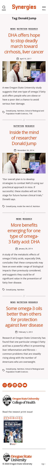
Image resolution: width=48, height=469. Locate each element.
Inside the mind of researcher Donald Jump (24, 137)
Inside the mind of (24, 206)
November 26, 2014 (25, 150)
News (13, 29)
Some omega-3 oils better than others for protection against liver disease (24, 316)
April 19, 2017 (25, 58)
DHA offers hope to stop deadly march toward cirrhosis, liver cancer (24, 43)
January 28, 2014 (26, 248)
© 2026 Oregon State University (17, 463)
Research (33, 29)
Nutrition (22, 29)
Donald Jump (11, 110)
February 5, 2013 (26, 332)
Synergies (24, 7)
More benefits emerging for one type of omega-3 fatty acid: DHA (24, 233)
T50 (30, 113)
